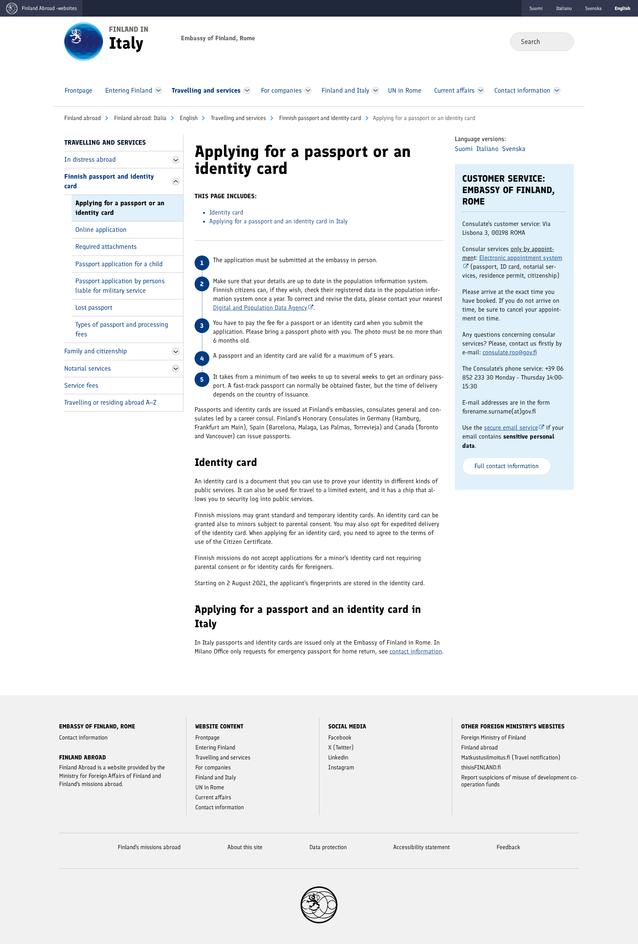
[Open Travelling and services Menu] (247, 90)
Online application (101, 230)
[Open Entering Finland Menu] (158, 90)
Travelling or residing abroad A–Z (110, 402)
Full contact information (506, 466)
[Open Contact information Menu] (556, 90)
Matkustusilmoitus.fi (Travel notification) (510, 757)
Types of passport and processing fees (121, 329)
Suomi (536, 8)
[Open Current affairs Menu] (480, 90)
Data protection (328, 847)
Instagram (341, 767)
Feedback (508, 847)
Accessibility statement (421, 847)
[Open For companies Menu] (307, 90)
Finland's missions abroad (149, 847)
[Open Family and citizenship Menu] (175, 351)
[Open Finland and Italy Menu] (375, 90)
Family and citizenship (95, 351)
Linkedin (338, 757)
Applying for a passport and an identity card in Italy (278, 221)
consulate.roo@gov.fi (510, 352)
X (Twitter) (341, 747)
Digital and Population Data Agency (260, 307)
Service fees (81, 385)
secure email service (511, 427)
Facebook (339, 737)
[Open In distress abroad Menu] (175, 159)
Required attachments (106, 247)
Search (562, 41)
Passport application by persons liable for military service (120, 285)
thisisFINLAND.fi (481, 767)
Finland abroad (82, 117)
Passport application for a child (118, 264)
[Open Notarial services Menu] (175, 368)
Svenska (593, 8)
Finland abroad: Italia (140, 117)
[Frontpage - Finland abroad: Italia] (83, 41)
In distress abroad (90, 159)
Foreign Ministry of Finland (493, 737)
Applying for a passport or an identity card (119, 207)
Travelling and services (237, 117)
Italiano (564, 8)
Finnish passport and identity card (319, 117)
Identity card (226, 212)
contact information (416, 651)
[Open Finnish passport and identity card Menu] (175, 181)
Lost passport (93, 307)
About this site (245, 847)
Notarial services (87, 368)
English (188, 117)
